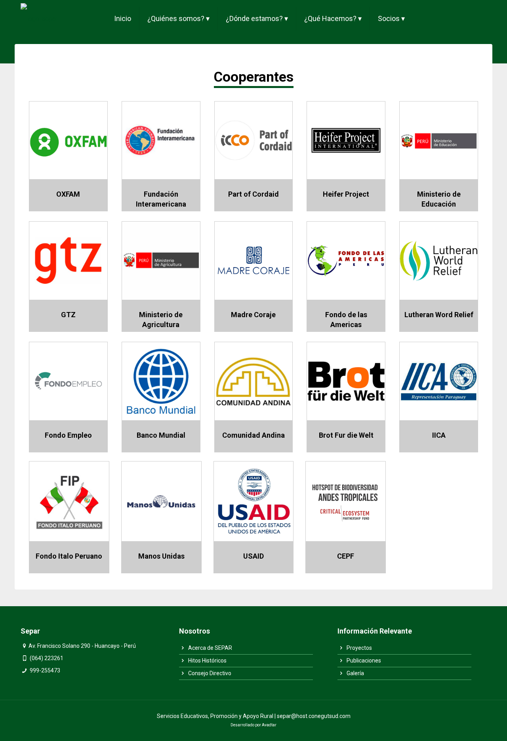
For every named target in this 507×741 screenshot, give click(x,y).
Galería (354, 673)
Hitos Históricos (207, 660)
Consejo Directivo (209, 673)
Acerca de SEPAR (209, 648)
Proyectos (358, 648)
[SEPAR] (39, 18)
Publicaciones (363, 660)
